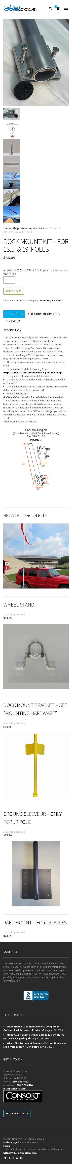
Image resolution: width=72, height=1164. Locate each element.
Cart (55, 7)
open (66, 8)
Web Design (10, 1142)
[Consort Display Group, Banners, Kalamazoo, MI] (36, 996)
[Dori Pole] (20, 8)
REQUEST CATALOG (17, 1113)
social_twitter (5, 1158)
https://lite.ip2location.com (20, 1152)
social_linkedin (17, 1158)
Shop (16, 228)
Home (7, 228)
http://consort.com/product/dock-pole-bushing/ (32, 372)
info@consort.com (14, 1088)
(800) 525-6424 (24, 1085)
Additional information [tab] (44, 314)
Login (6, 1145)
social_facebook (9, 1158)
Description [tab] (14, 314)
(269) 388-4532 (20, 1081)
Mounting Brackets (32, 228)
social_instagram (21, 1158)
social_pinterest (13, 1158)
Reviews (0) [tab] (13, 321)
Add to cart (14, 291)
